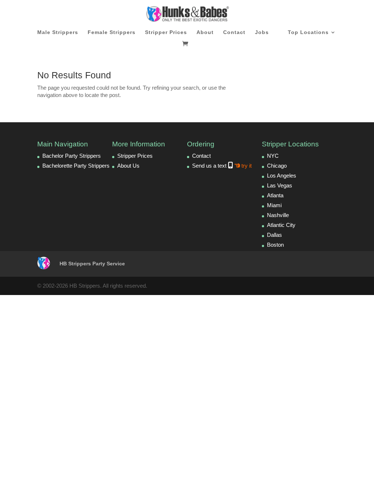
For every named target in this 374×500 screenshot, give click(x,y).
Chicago (277, 166)
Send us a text (222, 166)
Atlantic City (281, 225)
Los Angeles (281, 175)
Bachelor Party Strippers (71, 156)
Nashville (278, 215)
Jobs (262, 32)
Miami (274, 205)
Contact (234, 32)
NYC (273, 156)
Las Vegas (279, 185)
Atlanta (275, 195)
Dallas (274, 235)
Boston (275, 245)
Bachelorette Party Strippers (76, 166)
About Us (128, 166)
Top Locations (308, 32)
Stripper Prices (166, 32)
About (205, 32)
